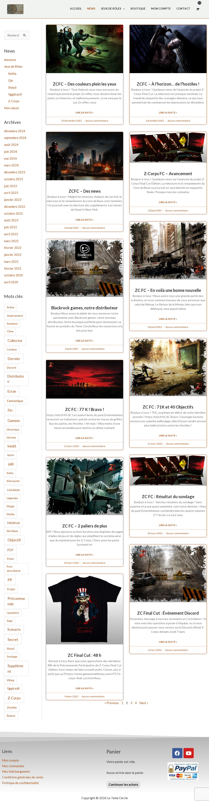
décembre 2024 (14, 131)
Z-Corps (13, 101)
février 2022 (12, 247)
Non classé (11, 108)
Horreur (11, 437)
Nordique (12, 531)
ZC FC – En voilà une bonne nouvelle (168, 290)
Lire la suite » (84, 112)
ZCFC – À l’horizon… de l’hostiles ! (168, 83)
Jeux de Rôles (13, 66)
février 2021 (12, 268)
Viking (10, 680)
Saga (9, 620)
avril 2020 (11, 282)
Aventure (12, 323)
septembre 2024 (15, 138)
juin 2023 (10, 186)
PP (10, 580)
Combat (12, 349)
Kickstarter (13, 481)
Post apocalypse (13, 568)
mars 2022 (11, 241)
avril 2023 (11, 192)
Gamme (14, 420)
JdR (11, 464)
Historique (13, 429)
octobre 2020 (13, 275)
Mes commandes (13, 766)
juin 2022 (10, 227)
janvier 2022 (12, 254)
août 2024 (11, 144)
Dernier (14, 358)
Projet (11, 589)
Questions (13, 612)
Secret (13, 639)
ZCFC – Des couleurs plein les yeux (84, 83)
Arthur (10, 307)
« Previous (111, 703)
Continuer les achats (123, 784)
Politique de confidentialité (20, 783)
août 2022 (11, 220)
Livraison (13, 490)
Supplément (15, 668)
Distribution (15, 378)
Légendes (12, 498)
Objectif (14, 540)
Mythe (10, 514)
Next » (143, 703)
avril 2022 (11, 234)
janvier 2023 (12, 199)
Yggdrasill (15, 94)
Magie (10, 506)
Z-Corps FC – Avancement (168, 173)
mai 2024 (10, 158)
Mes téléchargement (16, 771)
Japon (10, 455)
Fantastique (15, 401)
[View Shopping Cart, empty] (197, 9)
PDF (10, 550)
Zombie (12, 707)
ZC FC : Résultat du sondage (168, 496)
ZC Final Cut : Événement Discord (168, 613)
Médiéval (13, 523)
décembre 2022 (14, 206)
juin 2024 (10, 151)
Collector (15, 340)
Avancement (15, 315)
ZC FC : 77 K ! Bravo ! (84, 409)
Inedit (11, 446)
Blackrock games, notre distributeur (84, 307)
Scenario (14, 629)
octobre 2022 (13, 213)
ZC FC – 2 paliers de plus (84, 525)
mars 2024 (11, 165)
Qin (10, 80)
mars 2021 (11, 261)
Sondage (12, 656)
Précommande (16, 601)
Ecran (12, 391)
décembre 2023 (14, 172)
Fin (10, 410)
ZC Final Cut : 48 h (84, 655)
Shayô (12, 87)
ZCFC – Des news (85, 191)
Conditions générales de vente (22, 777)
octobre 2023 (13, 179)
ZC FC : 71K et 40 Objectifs (168, 406)
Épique (11, 715)
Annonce (10, 60)
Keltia (12, 73)
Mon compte (10, 760)
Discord (11, 367)
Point (10, 558)
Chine (10, 331)
